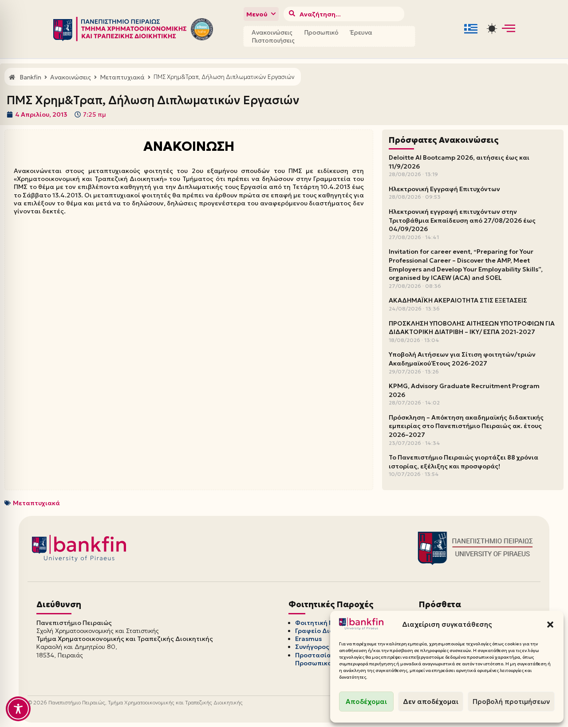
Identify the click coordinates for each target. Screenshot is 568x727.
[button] (550, 624)
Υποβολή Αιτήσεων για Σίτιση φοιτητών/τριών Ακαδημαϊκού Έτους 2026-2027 (462, 358)
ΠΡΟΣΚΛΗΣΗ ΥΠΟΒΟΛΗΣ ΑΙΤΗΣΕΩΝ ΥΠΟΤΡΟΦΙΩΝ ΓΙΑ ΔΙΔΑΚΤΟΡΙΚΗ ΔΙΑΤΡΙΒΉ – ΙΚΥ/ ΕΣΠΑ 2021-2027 (472, 327)
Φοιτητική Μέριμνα (325, 623)
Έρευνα (361, 32)
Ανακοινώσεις (272, 32)
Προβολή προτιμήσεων (511, 701)
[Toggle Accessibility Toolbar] (18, 708)
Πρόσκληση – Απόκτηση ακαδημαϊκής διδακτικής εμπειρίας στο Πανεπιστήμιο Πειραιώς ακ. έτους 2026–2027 (466, 426)
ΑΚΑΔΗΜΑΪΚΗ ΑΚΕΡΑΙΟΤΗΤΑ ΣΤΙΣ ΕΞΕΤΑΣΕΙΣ (458, 300)
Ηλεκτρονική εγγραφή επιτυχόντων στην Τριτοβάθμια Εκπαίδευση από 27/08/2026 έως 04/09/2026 (462, 220)
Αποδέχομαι (366, 701)
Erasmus (308, 639)
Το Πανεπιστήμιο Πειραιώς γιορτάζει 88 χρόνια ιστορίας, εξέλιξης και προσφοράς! (463, 461)
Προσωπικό (321, 32)
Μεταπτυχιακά (36, 503)
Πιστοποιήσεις (273, 40)
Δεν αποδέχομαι (430, 701)
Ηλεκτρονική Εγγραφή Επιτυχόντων (444, 189)
